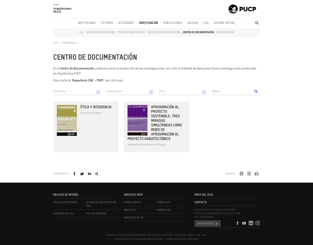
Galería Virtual (224, 23)
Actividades (126, 23)
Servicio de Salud (133, 217)
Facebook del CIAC (63, 213)
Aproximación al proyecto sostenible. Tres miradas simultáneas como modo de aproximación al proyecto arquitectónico (155, 123)
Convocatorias (225, 32)
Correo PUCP (163, 202)
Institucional (87, 23)
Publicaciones (172, 23)
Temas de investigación (131, 32)
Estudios (107, 23)
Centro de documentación (198, 32)
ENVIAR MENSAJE (205, 223)
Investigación (148, 23)
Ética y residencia (96, 107)
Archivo (192, 23)
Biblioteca (130, 210)
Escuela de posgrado (65, 202)
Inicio (56, 43)
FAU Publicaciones (96, 213)
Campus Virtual (132, 202)
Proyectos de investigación (163, 32)
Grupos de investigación (100, 32)
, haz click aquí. (98, 80)
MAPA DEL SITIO (204, 194)
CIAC (81, 32)
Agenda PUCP (163, 210)
